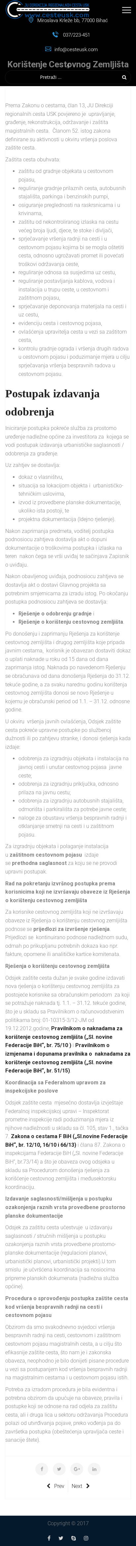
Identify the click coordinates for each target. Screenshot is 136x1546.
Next (77, 1486)
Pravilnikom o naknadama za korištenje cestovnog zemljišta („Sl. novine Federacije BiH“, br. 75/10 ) (63, 1036)
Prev (59, 1486)
